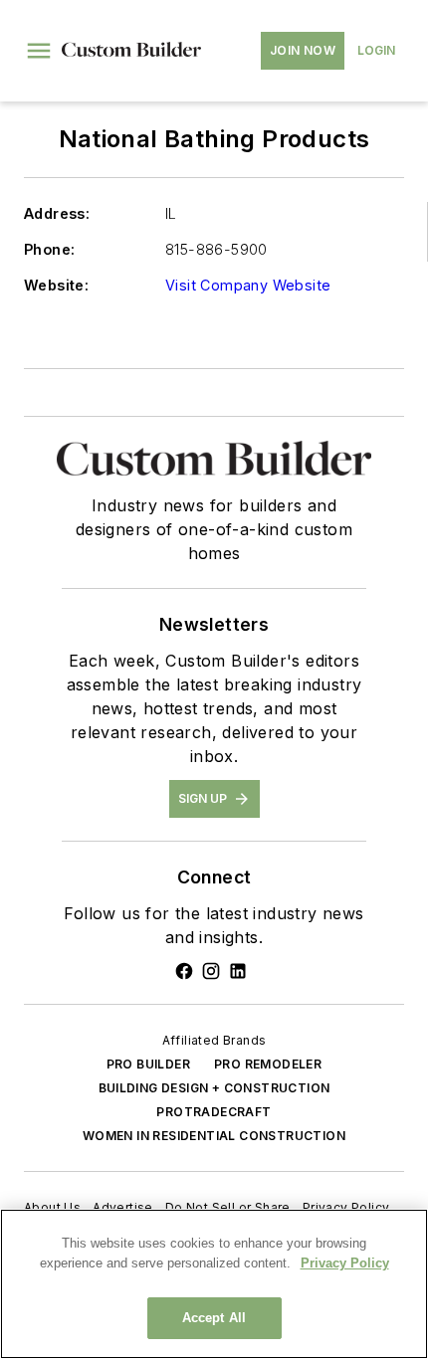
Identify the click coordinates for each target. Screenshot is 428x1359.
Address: (57, 213)
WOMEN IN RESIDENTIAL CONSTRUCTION (214, 1135)
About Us (52, 1207)
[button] (39, 51)
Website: (56, 285)
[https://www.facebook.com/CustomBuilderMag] (184, 971)
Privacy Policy (346, 1207)
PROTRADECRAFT (213, 1111)
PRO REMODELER (267, 1064)
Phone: (49, 249)
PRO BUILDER (148, 1064)
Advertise (123, 1207)
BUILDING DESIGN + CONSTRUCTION (214, 1087)
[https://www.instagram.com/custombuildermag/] (211, 971)
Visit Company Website (247, 285)
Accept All (214, 1317)
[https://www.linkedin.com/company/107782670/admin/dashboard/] (238, 971)
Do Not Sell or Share (228, 1207)
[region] (214, 1284)
